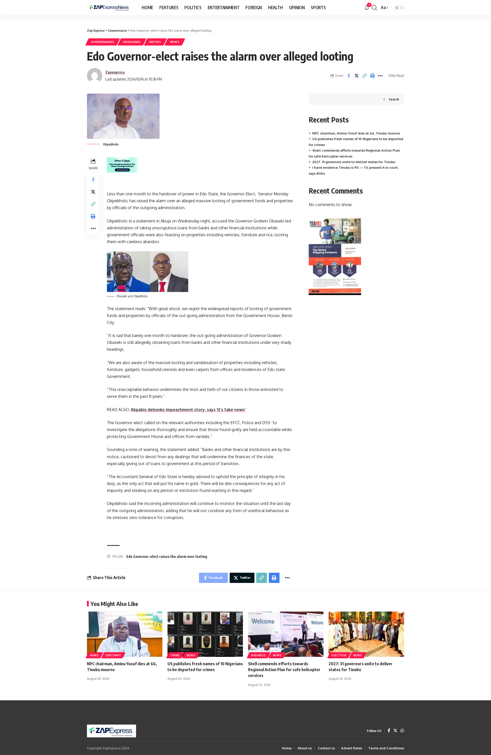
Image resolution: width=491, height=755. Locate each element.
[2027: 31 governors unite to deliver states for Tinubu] (366, 634)
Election (339, 655)
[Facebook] (389, 731)
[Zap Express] (110, 7)
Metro (155, 42)
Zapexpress (115, 72)
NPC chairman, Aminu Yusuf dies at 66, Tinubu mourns (356, 133)
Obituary (113, 655)
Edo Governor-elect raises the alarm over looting (166, 556)
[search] (374, 7)
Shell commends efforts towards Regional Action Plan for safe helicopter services (284, 669)
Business (258, 655)
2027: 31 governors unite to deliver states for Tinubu (353, 162)
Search (394, 99)
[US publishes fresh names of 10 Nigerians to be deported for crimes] (205, 634)
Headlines (132, 42)
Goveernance (102, 42)
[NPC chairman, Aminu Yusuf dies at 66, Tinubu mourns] (124, 634)
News (175, 42)
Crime (175, 655)
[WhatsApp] (402, 731)
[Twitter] (395, 731)
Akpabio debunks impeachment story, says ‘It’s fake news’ (188, 409)
